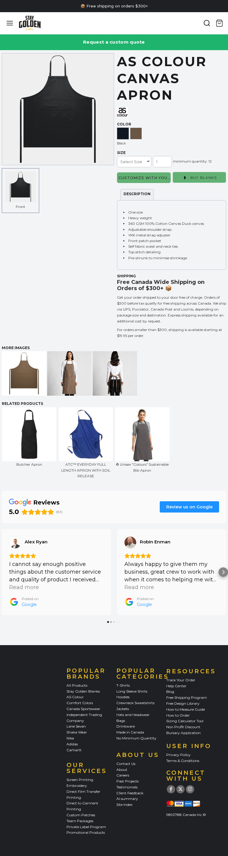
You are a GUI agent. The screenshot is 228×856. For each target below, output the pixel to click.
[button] (5, 572)
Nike (70, 738)
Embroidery (76, 785)
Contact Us (125, 763)
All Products (76, 685)
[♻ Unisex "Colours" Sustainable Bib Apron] (142, 434)
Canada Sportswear (83, 709)
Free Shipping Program (186, 697)
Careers (122, 775)
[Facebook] (171, 789)
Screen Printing (79, 779)
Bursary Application (183, 733)
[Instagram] (190, 789)
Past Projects (127, 781)
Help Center (176, 686)
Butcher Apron (29, 464)
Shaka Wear (76, 732)
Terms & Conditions (182, 760)
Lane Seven (76, 726)
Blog (170, 691)
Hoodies (122, 697)
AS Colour (75, 697)
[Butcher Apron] (29, 434)
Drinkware (125, 726)
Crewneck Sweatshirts (135, 703)
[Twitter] (180, 789)
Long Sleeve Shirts (131, 691)
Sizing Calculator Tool (184, 721)
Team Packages (79, 821)
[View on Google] (15, 542)
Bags (120, 720)
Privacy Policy (178, 754)
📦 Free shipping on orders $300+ (114, 6)
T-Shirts (123, 685)
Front (20, 206)
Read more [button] (24, 587)
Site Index (124, 804)
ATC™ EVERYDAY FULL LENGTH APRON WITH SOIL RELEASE (85, 470)
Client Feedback (129, 793)
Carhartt (74, 750)
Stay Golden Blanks (83, 691)
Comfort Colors (79, 703)
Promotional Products (85, 832)
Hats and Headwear (133, 714)
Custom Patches (80, 815)
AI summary (127, 798)
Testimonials (126, 787)
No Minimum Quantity (136, 738)
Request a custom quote (114, 42)
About (121, 769)
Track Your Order (180, 680)
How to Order (178, 715)
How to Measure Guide (185, 709)
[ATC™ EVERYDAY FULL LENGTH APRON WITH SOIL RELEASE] (85, 434)
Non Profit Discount (183, 727)
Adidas (72, 744)
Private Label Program (86, 827)
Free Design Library (183, 703)
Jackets (122, 709)
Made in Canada (130, 732)
